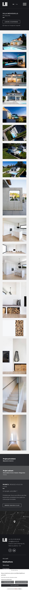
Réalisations (8, 562)
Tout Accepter (14, 585)
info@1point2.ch (14, 541)
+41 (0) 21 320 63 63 (14, 539)
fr (13, 4)
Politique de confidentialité (6, 579)
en (17, 4)
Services (6, 565)
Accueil (5, 558)
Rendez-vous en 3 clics (12, 505)
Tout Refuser (7, 582)
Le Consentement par (14, 588)
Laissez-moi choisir (21, 582)
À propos (6, 568)
